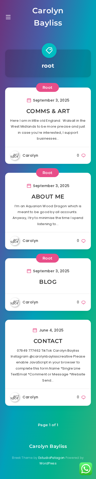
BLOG (48, 281)
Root (47, 87)
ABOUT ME (48, 196)
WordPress (48, 463)
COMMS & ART (48, 111)
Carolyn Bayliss (48, 17)
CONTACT (48, 341)
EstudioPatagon (51, 458)
